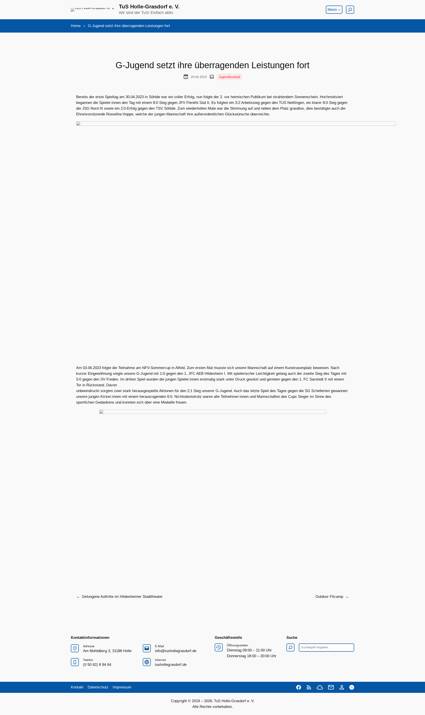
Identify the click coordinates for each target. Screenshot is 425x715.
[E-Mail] (331, 687)
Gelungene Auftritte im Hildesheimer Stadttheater (122, 597)
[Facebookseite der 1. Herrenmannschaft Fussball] (298, 687)
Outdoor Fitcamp (329, 597)
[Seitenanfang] (351, 687)
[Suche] (350, 10)
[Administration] (341, 687)
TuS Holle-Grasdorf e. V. (149, 7)
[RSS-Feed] (309, 687)
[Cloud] (320, 687)
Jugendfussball (229, 77)
